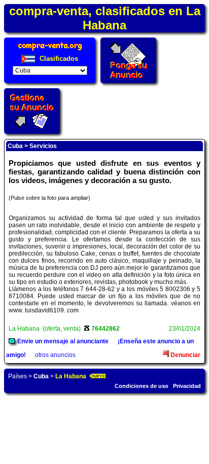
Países (17, 376)
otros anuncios (55, 355)
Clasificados (58, 58)
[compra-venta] (50, 50)
